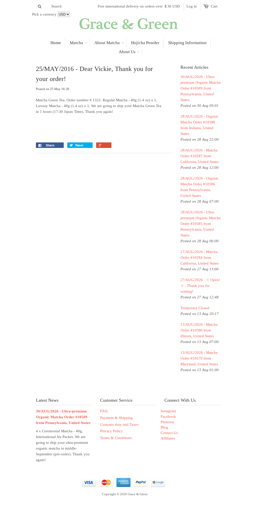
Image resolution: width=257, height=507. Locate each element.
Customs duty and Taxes (119, 424)
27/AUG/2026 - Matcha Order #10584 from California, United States (199, 257)
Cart (214, 6)
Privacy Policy (111, 431)
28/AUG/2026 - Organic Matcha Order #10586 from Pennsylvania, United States (199, 187)
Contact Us (169, 433)
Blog (164, 427)
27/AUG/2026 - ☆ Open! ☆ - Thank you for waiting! (200, 285)
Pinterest (167, 422)
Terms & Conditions (116, 438)
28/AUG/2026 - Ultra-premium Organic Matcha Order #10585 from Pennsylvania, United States (200, 223)
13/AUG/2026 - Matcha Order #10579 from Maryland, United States (199, 358)
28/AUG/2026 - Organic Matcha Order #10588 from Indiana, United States (199, 125)
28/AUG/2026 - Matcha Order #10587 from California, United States (199, 156)
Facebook (168, 416)
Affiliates (168, 438)
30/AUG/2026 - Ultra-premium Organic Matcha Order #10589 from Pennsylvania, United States (200, 88)
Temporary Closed (194, 308)
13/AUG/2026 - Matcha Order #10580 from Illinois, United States (199, 330)
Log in (191, 6)
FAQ (103, 411)
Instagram (168, 411)
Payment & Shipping (116, 418)
